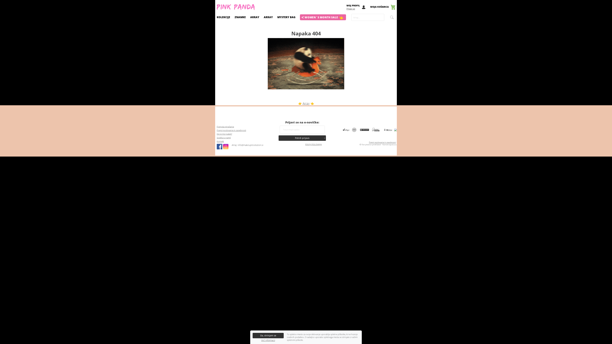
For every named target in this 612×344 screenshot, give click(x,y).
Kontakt (220, 141)
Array (268, 17)
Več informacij (268, 340)
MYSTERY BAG (286, 17)
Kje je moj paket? (224, 134)
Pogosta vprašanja (225, 126)
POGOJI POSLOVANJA (313, 144)
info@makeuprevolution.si (250, 145)
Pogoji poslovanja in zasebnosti (231, 130)
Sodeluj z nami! (224, 137)
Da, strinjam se (268, 335)
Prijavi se (350, 8)
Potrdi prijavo (302, 138)
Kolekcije (223, 17)
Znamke (240, 17)
